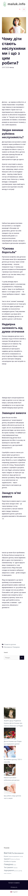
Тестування (8, 867)
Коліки (12, 859)
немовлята (9, 873)
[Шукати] (22, 658)
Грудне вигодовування (14, 856)
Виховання (8, 647)
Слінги (15, 864)
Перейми (13, 861)
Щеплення (16, 870)
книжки (5, 873)
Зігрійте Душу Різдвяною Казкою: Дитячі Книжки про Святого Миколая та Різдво (13, 723)
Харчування (9, 870)
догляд (20, 870)
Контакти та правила (14, 882)
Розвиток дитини (10, 644)
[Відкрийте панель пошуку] (20, 9)
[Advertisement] (14, 86)
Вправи (6, 856)
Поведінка (16, 647)
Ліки (15, 859)
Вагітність (9, 853)
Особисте (7, 861)
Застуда (21, 856)
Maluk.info (14, 887)
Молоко (18, 859)
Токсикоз (15, 867)
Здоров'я (7, 859)
